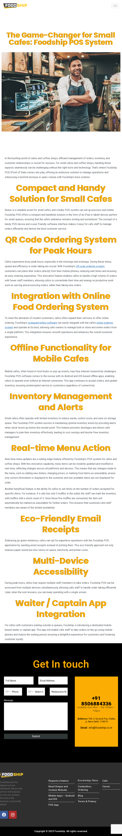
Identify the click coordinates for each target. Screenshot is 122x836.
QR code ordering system (90, 266)
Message (8, 700)
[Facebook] (4, 815)
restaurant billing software (42, 322)
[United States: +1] (7, 691)
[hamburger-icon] (115, 5)
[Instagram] (13, 815)
